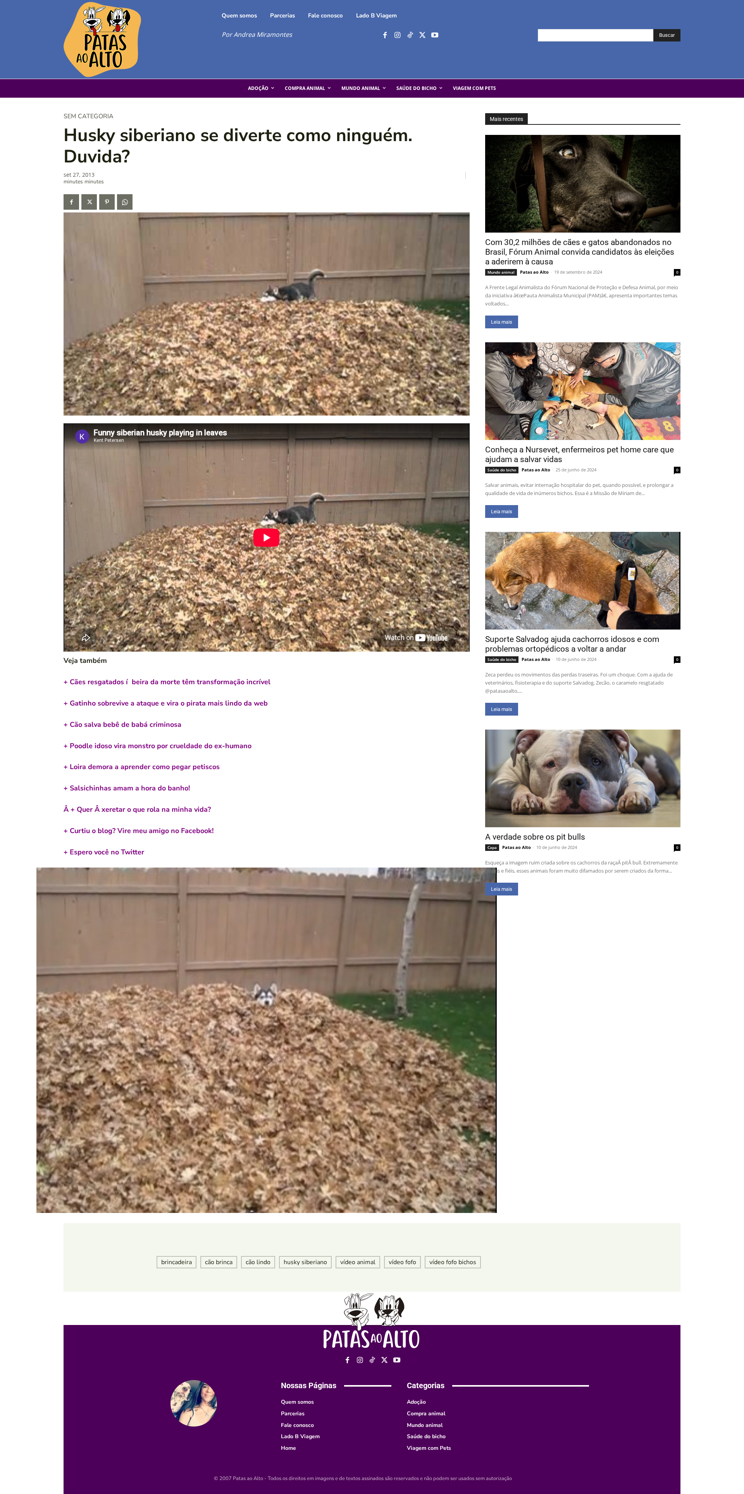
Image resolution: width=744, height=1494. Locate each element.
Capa (492, 847)
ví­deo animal (357, 1262)
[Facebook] (385, 35)
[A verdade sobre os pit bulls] (582, 778)
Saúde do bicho (501, 470)
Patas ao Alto (534, 272)
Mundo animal (501, 272)
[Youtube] (434, 35)
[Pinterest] (107, 202)
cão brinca (218, 1262)
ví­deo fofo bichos (452, 1262)
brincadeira (176, 1262)
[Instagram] (397, 35)
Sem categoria (89, 116)
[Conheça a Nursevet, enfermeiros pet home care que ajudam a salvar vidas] (582, 391)
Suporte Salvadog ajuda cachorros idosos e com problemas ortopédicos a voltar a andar (572, 644)
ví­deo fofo (402, 1262)
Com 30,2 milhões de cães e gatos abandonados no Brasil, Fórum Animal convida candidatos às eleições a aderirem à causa (579, 252)
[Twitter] (422, 35)
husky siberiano (305, 1262)
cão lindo (258, 1262)
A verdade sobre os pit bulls (535, 837)
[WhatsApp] (125, 202)
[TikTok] (410, 35)
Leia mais (501, 322)
